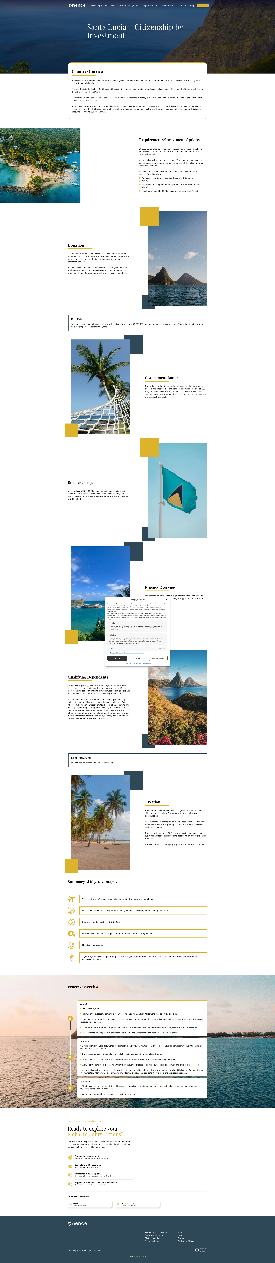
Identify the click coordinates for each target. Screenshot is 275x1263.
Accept (117, 658)
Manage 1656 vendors (116, 653)
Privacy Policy (138, 663)
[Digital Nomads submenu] (158, 5)
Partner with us (152, 1241)
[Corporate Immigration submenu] (139, 5)
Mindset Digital (141, 1256)
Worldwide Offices (186, 1241)
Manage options (158, 658)
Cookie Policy (128, 663)
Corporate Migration (154, 1235)
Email (75, 1203)
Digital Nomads (150, 5)
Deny (138, 658)
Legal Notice (147, 663)
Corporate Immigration (128, 5)
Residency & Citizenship (102, 5)
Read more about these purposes (134, 653)
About (182, 5)
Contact (203, 5)
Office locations (127, 1203)
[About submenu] (185, 5)
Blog (180, 1235)
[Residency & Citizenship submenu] (114, 5)
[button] (166, 600)
